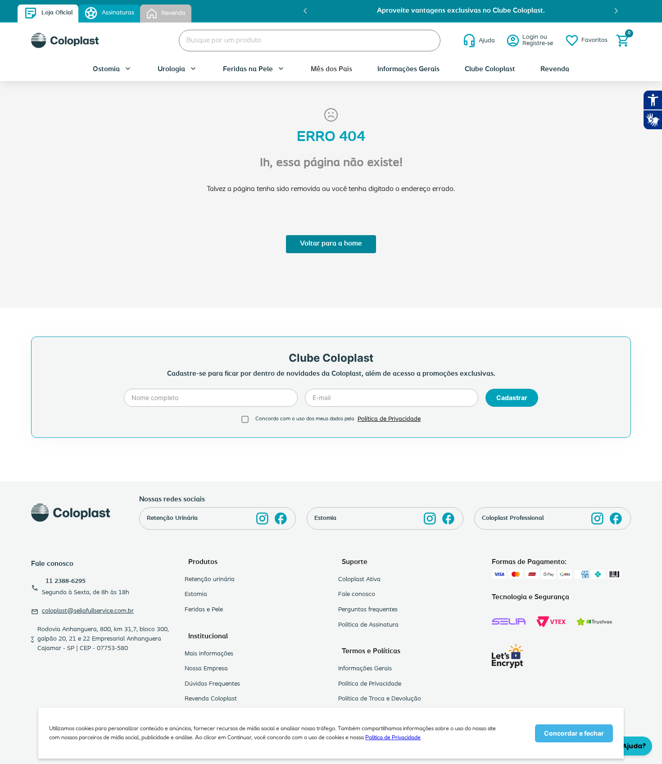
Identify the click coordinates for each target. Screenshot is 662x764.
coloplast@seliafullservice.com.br (88, 611)
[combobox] (309, 40)
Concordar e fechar (574, 733)
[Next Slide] (616, 11)
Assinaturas (118, 12)
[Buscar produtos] (426, 40)
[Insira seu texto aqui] (262, 518)
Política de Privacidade (393, 738)
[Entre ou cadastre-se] (530, 40)
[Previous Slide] (305, 11)
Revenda (173, 13)
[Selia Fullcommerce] (509, 621)
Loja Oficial (57, 12)
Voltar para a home (331, 243)
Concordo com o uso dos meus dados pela (304, 419)
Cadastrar (511, 397)
